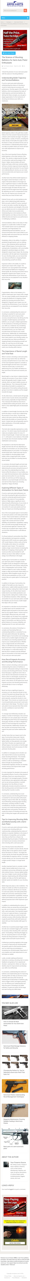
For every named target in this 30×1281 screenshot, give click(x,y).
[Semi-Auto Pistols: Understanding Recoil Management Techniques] (15, 1086)
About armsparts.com (19, 1276)
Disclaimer (24, 1277)
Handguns (9, 22)
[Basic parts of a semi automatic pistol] (15, 1136)
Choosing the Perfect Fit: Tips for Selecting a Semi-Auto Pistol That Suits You (14, 1072)
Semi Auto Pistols (18, 22)
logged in (11, 1189)
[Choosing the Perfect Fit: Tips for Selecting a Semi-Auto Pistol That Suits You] (15, 1061)
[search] (25, 10)
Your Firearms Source (8, 66)
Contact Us (7, 1277)
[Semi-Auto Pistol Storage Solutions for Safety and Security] (15, 1037)
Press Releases (15, 1277)
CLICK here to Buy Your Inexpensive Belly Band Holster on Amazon (15, 1221)
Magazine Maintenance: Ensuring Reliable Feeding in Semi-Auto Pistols (14, 1121)
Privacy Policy (7, 1276)
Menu (3, 18)
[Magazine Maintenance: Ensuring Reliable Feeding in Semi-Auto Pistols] (15, 1110)
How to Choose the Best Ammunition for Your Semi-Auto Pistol (14, 1023)
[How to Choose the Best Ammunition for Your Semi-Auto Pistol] (15, 1012)
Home (2, 22)
